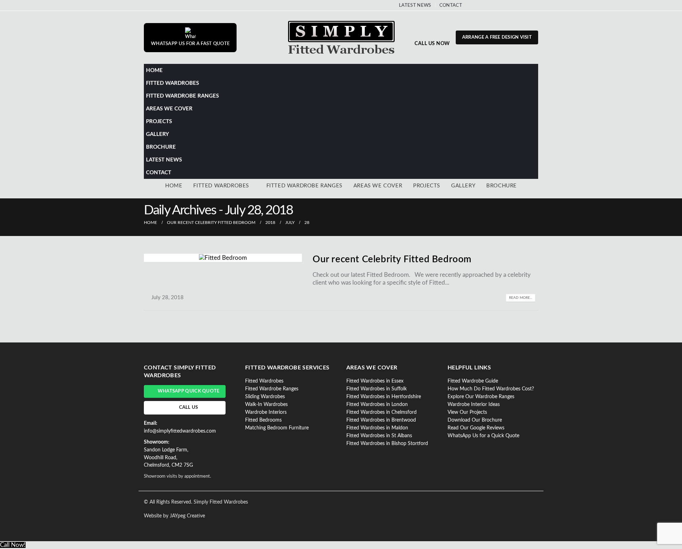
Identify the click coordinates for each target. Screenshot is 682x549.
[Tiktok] (533, 5)
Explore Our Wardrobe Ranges (481, 396)
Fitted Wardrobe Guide (473, 381)
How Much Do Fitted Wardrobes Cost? (491, 388)
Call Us (188, 407)
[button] (531, 93)
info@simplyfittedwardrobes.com (180, 431)
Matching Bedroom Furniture (277, 428)
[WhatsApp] (521, 5)
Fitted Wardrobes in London (377, 404)
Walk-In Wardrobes (266, 404)
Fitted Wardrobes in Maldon (377, 428)
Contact (450, 5)
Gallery (157, 134)
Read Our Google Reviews (476, 428)
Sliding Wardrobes (265, 396)
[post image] (223, 258)
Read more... (520, 298)
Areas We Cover (169, 108)
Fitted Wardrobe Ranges (182, 96)
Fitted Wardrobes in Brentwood (381, 420)
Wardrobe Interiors (266, 412)
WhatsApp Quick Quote (189, 391)
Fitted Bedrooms (263, 420)
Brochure (161, 147)
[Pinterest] (486, 5)
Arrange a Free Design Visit (497, 37)
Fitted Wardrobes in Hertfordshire (383, 396)
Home (154, 70)
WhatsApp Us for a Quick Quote (483, 435)
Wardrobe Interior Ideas (474, 404)
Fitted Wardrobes (172, 83)
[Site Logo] (341, 37)
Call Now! (13, 545)
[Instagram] (509, 5)
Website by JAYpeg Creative (174, 516)
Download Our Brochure (475, 420)
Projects (159, 121)
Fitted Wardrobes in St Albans (379, 435)
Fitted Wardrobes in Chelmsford (381, 412)
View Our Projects (467, 412)
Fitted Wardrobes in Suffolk (376, 388)
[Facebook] (474, 5)
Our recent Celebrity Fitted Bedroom (392, 259)
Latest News (415, 5)
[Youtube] (498, 5)
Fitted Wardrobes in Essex (375, 381)
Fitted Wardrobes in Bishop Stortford (387, 443)
